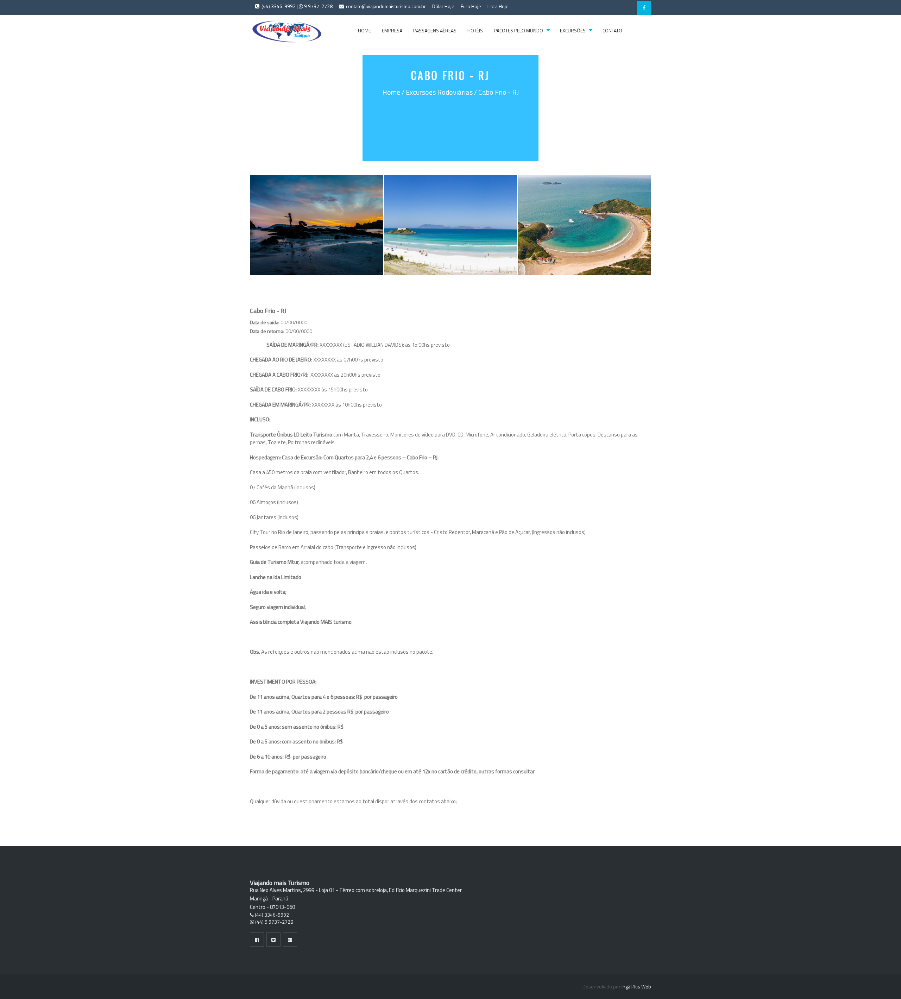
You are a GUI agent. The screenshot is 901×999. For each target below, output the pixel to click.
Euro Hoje (471, 6)
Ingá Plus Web (636, 986)
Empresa (392, 30)
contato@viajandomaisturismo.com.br (385, 6)
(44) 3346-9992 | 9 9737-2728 (296, 6)
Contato (612, 30)
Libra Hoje (498, 6)
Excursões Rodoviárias (439, 92)
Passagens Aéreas (434, 30)
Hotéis (475, 30)
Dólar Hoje (443, 6)
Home (364, 30)
